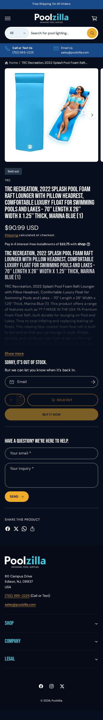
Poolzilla (57, 701)
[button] (7, 18)
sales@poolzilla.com (20, 604)
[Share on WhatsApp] (24, 529)
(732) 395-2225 (17, 595)
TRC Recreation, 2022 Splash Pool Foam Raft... (55, 63)
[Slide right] (92, 115)
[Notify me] (93, 382)
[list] (51, 50)
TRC (8, 180)
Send (14, 496)
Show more (14, 353)
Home (13, 63)
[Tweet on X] (16, 529)
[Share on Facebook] (8, 529)
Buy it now (51, 414)
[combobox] (64, 33)
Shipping (11, 235)
